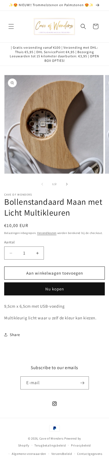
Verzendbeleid (61, 454)
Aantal (9, 242)
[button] (11, 26)
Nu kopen (54, 289)
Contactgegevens (90, 454)
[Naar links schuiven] (42, 184)
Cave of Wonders (51, 438)
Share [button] (15, 334)
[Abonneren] (82, 382)
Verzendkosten (46, 233)
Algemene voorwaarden (29, 454)
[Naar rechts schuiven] (67, 184)
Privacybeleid (81, 445)
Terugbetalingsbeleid (50, 445)
